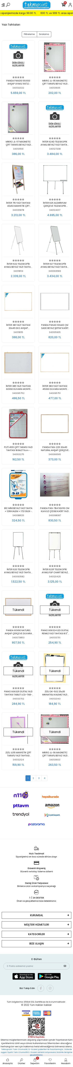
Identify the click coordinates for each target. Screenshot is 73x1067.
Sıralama (44, 34)
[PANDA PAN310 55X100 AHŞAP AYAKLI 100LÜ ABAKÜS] (18, 58)
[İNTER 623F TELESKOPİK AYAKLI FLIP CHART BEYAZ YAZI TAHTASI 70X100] (54, 546)
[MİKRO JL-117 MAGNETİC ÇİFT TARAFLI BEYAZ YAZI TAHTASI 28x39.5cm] (18, 119)
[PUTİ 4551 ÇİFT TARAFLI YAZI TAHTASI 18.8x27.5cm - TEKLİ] (18, 424)
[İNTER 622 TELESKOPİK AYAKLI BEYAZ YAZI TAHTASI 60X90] (18, 241)
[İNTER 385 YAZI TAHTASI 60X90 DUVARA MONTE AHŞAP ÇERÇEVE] (18, 363)
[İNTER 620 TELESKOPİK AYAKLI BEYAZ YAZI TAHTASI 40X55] (18, 546)
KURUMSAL (36, 915)
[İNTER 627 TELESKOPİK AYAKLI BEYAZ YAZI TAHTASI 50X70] (54, 241)
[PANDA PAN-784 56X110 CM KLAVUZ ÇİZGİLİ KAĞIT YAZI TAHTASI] (54, 485)
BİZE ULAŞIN (36, 943)
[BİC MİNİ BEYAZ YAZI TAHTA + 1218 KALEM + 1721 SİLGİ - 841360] (18, 485)
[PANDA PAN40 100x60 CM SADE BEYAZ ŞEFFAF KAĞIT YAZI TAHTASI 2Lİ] (54, 302)
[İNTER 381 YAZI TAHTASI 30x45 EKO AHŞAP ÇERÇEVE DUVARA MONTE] (18, 302)
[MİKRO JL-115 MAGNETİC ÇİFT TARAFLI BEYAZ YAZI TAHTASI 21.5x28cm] (54, 58)
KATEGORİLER (36, 934)
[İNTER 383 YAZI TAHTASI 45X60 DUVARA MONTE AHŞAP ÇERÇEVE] (54, 363)
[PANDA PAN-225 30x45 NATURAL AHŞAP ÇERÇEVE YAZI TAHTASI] (54, 424)
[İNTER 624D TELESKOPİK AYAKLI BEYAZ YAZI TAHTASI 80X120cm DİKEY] (54, 119)
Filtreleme (29, 34)
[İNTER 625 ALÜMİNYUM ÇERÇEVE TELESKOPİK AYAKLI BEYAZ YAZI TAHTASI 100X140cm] (54, 180)
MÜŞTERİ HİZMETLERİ (36, 924)
